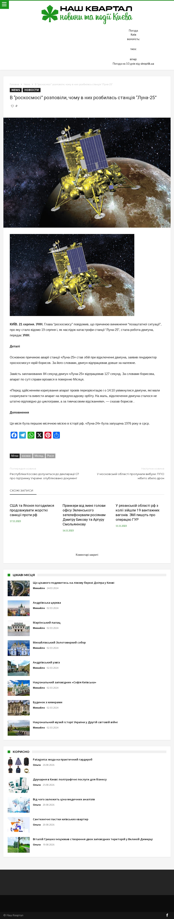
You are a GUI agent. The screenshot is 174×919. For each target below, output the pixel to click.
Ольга (37, 764)
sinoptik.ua (147, 63)
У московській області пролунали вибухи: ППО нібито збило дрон (130, 473)
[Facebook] (167, 915)
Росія (50, 455)
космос (26, 455)
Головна (14, 84)
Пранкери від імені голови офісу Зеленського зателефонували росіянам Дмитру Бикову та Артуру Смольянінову (84, 514)
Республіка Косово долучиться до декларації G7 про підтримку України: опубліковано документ (44, 473)
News (27, 84)
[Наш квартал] (87, 5)
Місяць (39, 455)
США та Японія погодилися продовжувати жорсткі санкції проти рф (32, 510)
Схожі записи (21, 490)
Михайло (39, 588)
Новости (31, 90)
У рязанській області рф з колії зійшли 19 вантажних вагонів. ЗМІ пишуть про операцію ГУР (137, 512)
